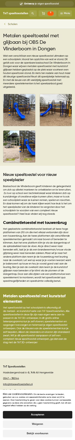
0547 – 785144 (11, 378)
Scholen (13, 24)
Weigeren (37, 424)
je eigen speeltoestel (41, 3)
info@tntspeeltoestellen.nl (17, 384)
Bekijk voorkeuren (37, 433)
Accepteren (37, 414)
